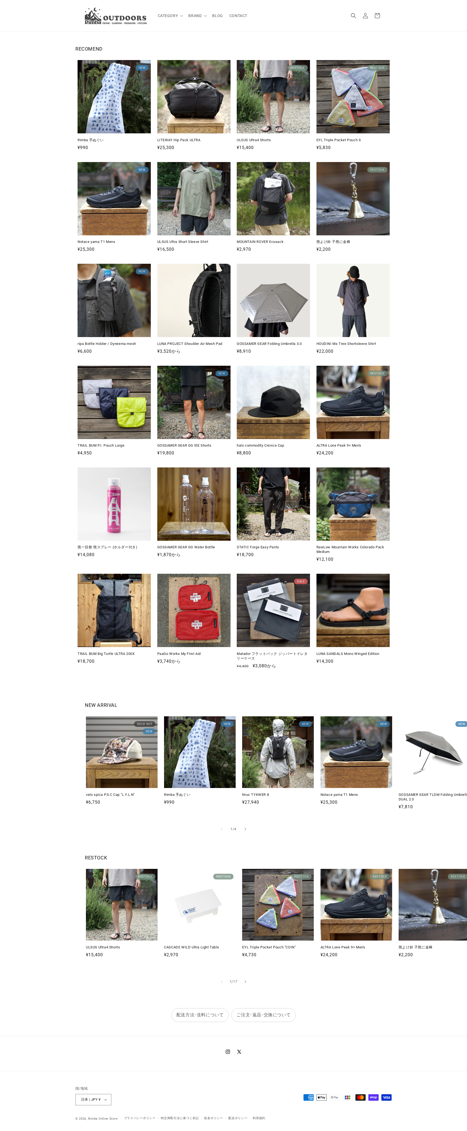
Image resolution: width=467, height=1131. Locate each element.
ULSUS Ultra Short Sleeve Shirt (182, 242)
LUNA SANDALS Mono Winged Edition (347, 654)
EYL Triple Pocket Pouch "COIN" (269, 947)
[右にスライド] (245, 829)
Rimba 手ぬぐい (91, 140)
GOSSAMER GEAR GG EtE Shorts (184, 445)
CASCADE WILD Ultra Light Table (191, 947)
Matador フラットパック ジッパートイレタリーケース (272, 656)
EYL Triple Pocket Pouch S (338, 140)
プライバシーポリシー (140, 1118)
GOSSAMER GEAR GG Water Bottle (186, 547)
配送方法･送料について (200, 1014)
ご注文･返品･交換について (263, 1014)
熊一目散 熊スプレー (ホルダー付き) (107, 547)
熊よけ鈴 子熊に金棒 (333, 242)
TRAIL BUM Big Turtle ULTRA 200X (106, 654)
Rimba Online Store (103, 1118)
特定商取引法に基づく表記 (180, 1118)
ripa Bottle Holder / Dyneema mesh (107, 344)
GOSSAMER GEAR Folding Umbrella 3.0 (269, 344)
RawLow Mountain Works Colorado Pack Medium (350, 549)
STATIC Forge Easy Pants (258, 547)
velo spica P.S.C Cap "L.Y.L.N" (110, 795)
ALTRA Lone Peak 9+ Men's (338, 445)
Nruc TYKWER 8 (255, 795)
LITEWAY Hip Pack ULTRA (179, 140)
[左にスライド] (222, 829)
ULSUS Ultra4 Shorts (254, 140)
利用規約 (259, 1118)
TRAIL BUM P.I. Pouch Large (101, 445)
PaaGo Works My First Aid (179, 654)
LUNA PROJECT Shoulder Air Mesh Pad (189, 344)
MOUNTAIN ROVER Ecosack (260, 242)
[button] (170, 15)
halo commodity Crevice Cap (260, 445)
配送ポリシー (237, 1118)
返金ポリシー (213, 1118)
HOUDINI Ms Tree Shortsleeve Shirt (346, 344)
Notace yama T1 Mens (96, 242)
